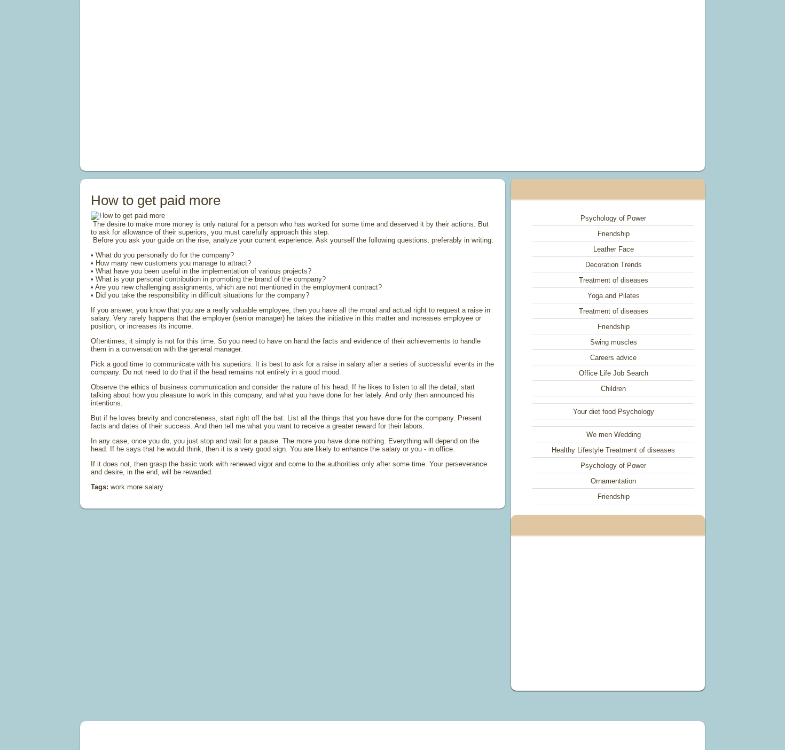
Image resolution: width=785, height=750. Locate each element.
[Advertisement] (272, 85)
